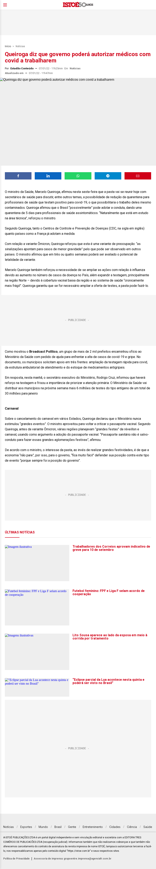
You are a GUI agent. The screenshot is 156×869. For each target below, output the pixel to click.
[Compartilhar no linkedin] (48, 175)
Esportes (26, 827)
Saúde (147, 827)
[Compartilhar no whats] (78, 175)
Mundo (43, 827)
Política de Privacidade (16, 858)
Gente (72, 827)
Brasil (58, 827)
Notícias (20, 46)
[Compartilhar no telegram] (108, 175)
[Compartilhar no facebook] (18, 175)
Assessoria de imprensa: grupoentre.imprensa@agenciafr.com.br (72, 858)
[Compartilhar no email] (138, 175)
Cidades (114, 827)
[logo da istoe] (78, 5)
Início (8, 46)
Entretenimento (93, 827)
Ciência (132, 827)
